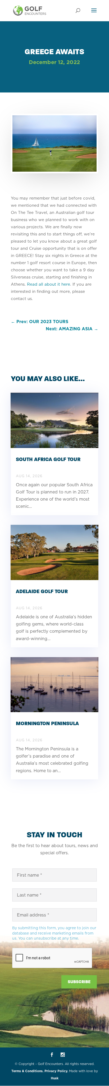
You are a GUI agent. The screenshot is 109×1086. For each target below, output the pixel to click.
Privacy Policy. (56, 1071)
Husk (54, 1078)
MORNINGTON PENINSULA (47, 723)
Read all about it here (48, 284)
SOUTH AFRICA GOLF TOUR (48, 459)
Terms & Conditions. (27, 1071)
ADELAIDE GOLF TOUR (42, 591)
